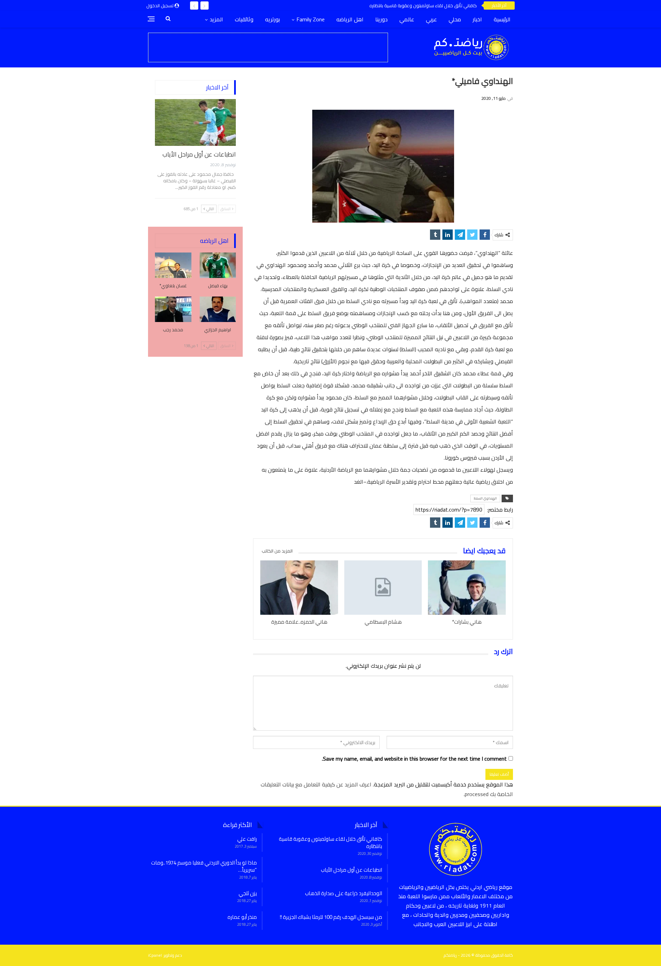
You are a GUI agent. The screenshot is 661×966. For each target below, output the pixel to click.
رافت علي (247, 839)
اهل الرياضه (350, 19)
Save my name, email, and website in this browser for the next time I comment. (414, 758)
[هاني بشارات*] (467, 587)
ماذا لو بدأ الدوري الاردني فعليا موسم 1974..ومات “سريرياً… (204, 866)
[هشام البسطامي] (383, 587)
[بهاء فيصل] (218, 265)
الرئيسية (502, 19)
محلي (455, 19)
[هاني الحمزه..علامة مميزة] (299, 587)
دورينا (381, 19)
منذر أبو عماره (242, 917)
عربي (431, 19)
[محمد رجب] (173, 309)
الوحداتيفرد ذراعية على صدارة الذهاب (343, 893)
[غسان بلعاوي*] (173, 265)
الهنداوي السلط (485, 498)
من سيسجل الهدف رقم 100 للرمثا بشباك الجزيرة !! (331, 917)
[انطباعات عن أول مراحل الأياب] (195, 122)
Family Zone (310, 19)
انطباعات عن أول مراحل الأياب (199, 154)
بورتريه (272, 19)
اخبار (477, 19)
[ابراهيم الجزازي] (218, 309)
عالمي (406, 19)
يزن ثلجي (248, 893)
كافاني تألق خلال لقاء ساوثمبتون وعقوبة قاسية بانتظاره (423, 5)
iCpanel (155, 955)
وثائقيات (244, 19)
